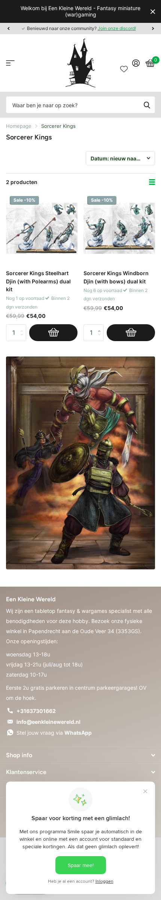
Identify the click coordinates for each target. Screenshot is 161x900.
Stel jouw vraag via (54, 732)
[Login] (136, 63)
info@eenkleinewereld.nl (48, 722)
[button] (8, 28)
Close (153, 11)
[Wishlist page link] (124, 63)
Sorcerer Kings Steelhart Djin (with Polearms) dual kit (38, 281)
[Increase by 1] (100, 326)
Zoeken (147, 104)
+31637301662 (36, 711)
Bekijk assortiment (10, 63)
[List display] (152, 182)
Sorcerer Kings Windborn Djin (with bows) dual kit (116, 277)
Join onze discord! (117, 28)
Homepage (18, 126)
